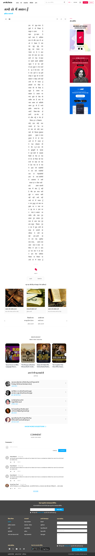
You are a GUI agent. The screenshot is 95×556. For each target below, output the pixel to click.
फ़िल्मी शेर (40, 278)
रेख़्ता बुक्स (43, 534)
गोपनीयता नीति (40, 512)
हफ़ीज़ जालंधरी (8, 14)
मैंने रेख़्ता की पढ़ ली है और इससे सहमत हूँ (44, 512)
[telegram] (24, 549)
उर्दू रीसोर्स (10, 531)
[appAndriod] (36, 549)
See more (35, 491)
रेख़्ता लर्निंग (43, 531)
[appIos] (45, 549)
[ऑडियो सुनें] (6, 19)
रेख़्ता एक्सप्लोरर (27, 534)
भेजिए (81, 549)
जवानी (30, 278)
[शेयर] (61, 19)
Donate (91, 2)
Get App (85, 2)
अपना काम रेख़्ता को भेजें (13, 534)
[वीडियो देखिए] (9, 19)
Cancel (55, 450)
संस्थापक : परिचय (28, 525)
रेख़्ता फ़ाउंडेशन (27, 521)
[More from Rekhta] (80, 2)
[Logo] (8, 2)
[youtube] (16, 549)
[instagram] (20, 549)
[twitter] (13, 549)
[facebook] (9, 549)
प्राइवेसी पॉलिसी (11, 554)
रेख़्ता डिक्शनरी (44, 528)
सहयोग (9, 521)
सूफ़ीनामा (43, 525)
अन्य (36, 3)
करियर (25, 531)
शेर (21, 3)
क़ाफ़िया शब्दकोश (11, 525)
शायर (17, 3)
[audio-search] (64, 2)
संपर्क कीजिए (27, 528)
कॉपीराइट (24, 554)
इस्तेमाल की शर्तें (18, 554)
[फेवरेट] (65, 19)
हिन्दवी (42, 521)
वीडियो (31, 3)
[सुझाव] (57, 19)
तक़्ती (9, 528)
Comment (62, 450)
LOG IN (75, 2)
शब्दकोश (26, 3)
